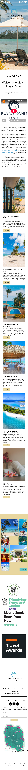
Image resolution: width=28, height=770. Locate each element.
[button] (2, 35)
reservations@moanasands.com (15, 693)
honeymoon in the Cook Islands (9, 150)
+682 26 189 (15, 691)
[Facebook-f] (14, 704)
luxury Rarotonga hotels (8, 152)
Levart (22, 765)
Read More (6, 230)
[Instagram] (10, 704)
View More (23, 569)
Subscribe (14, 720)
